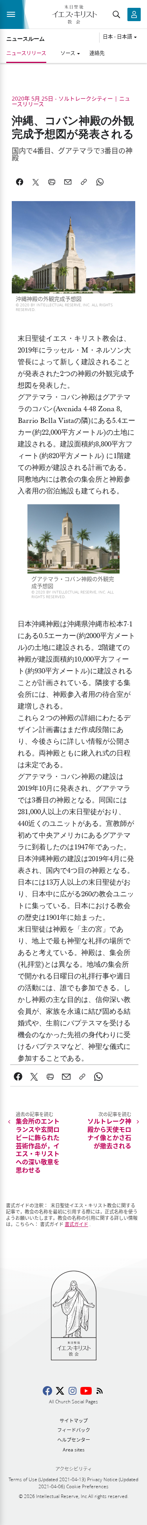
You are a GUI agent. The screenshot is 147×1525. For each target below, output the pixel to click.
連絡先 (97, 52)
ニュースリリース (26, 52)
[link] (18, 1076)
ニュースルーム (25, 38)
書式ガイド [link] (76, 1224)
